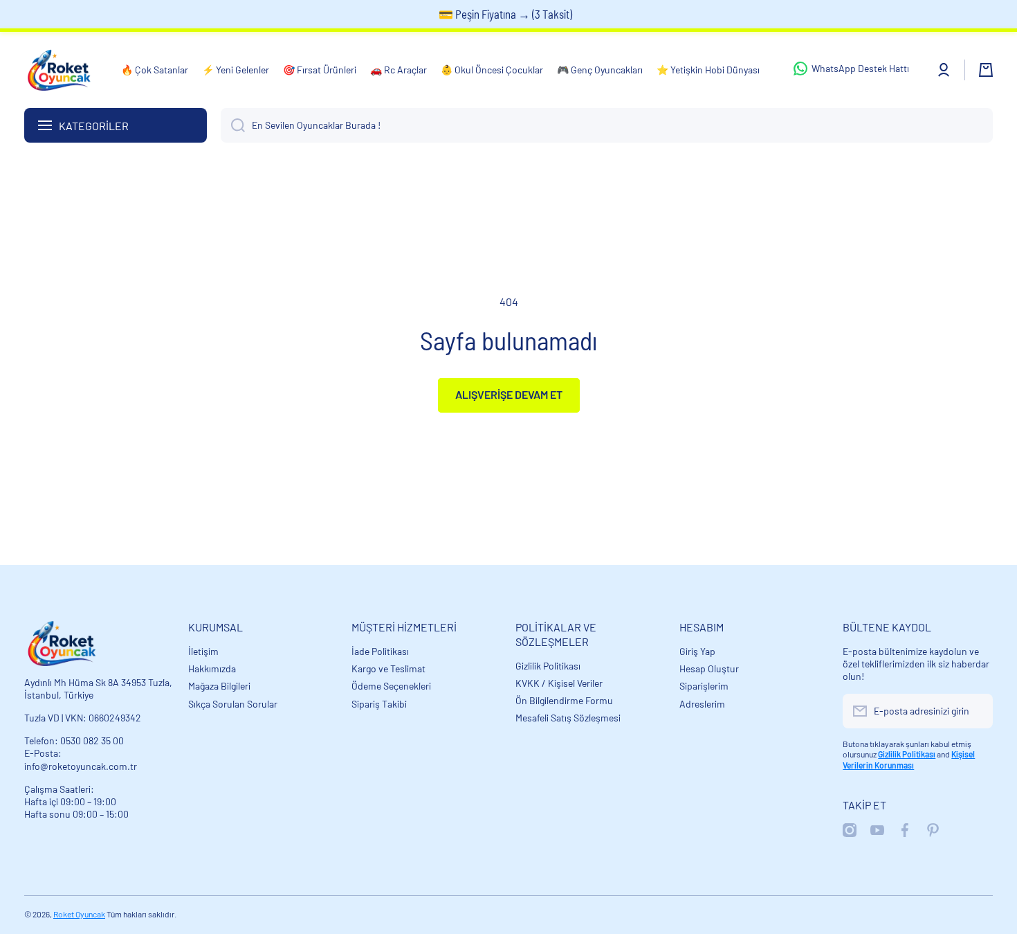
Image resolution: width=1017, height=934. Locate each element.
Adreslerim (702, 704)
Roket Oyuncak (79, 914)
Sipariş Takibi (379, 704)
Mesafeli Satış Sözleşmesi (568, 718)
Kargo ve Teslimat (388, 668)
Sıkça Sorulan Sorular (232, 704)
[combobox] (607, 125)
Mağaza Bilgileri (219, 686)
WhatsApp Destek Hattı (860, 68)
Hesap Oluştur (709, 668)
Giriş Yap (697, 651)
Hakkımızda (212, 668)
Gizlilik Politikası (547, 666)
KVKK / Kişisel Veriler (559, 683)
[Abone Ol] (975, 711)
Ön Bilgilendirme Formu (564, 700)
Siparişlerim (704, 686)
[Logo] (58, 70)
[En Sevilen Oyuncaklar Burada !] (233, 125)
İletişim (203, 651)
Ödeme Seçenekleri (391, 686)
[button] (986, 70)
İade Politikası (380, 651)
